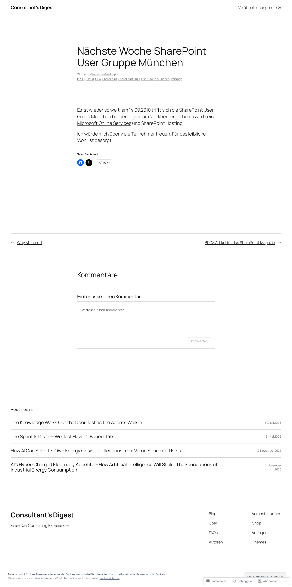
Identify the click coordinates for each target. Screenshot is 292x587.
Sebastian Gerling (103, 74)
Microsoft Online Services (104, 123)
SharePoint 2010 (129, 79)
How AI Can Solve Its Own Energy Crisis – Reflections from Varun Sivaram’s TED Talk (98, 450)
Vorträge (176, 79)
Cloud (90, 79)
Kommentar (199, 341)
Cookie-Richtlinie (109, 578)
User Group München (155, 79)
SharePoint (109, 79)
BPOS (81, 79)
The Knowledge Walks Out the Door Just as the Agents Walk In (76, 422)
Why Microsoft (29, 242)
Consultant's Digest (32, 7)
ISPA (98, 79)
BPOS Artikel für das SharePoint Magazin (240, 242)
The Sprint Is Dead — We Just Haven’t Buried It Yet (63, 436)
